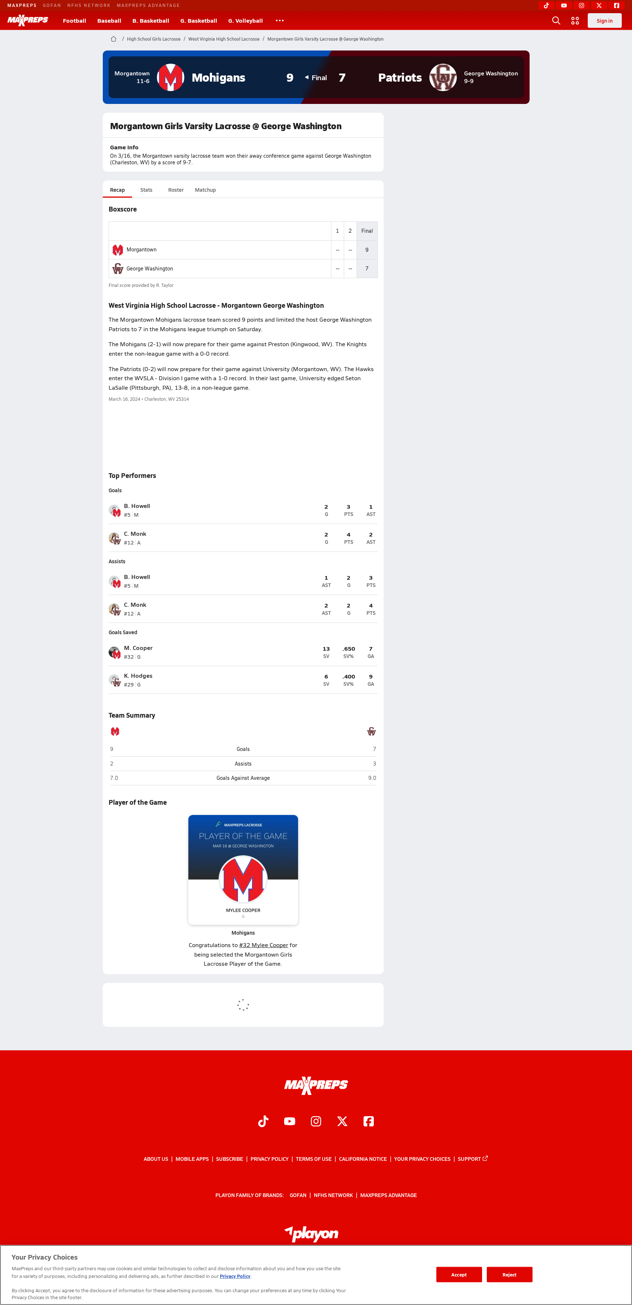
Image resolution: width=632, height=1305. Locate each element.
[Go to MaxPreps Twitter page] (342, 1122)
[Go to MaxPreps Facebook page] (369, 1122)
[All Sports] (279, 20)
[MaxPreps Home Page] (113, 39)
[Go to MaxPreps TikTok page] (263, 1122)
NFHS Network (89, 5)
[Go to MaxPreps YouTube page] (290, 1122)
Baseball (109, 20)
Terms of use (314, 1158)
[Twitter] (599, 5)
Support (469, 1158)
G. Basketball (198, 20)
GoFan (52, 5)
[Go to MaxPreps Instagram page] (316, 1122)
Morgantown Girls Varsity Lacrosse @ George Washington (325, 39)
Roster (176, 189)
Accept (459, 1274)
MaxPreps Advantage (148, 5)
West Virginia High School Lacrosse (224, 39)
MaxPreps (22, 5)
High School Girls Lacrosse (154, 39)
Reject (510, 1274)
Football (74, 20)
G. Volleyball (245, 20)
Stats (146, 189)
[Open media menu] (575, 20)
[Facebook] (617, 5)
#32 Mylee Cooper (263, 945)
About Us (156, 1158)
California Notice (363, 1158)
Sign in (605, 20)
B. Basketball (150, 20)
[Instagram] (581, 5)
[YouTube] (564, 5)
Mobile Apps (192, 1158)
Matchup (205, 189)
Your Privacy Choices (422, 1158)
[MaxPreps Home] (27, 20)
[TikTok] (546, 5)
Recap (117, 189)
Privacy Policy (270, 1158)
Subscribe (229, 1158)
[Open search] (556, 20)
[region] (316, 1275)
